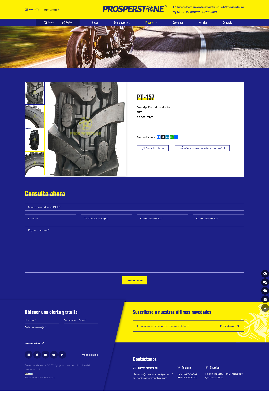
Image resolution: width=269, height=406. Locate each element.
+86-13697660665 (192, 12)
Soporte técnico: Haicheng (40, 377)
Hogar (95, 22)
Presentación (135, 280)
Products (150, 22)
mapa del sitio (90, 354)
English (69, 22)
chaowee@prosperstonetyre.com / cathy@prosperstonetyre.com (218, 7)
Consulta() (34, 9)
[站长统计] (61, 373)
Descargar (178, 22)
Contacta (227, 22)
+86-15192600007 (209, 12)
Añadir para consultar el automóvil (204, 148)
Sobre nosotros (122, 22)
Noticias (203, 22)
